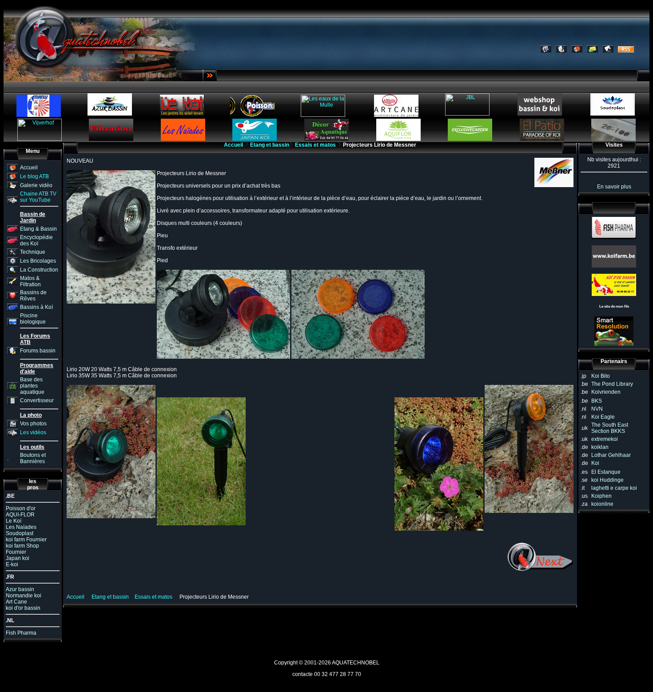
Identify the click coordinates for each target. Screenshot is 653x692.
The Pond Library (612, 384)
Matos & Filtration (30, 281)
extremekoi (604, 439)
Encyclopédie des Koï (36, 240)
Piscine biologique (33, 318)
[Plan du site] (607, 51)
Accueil (29, 167)
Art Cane (16, 602)
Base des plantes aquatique (32, 385)
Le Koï (13, 521)
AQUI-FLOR (20, 515)
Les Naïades (21, 527)
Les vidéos (33, 432)
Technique (32, 252)
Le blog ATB (34, 176)
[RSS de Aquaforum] (626, 51)
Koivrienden (606, 392)
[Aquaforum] (561, 51)
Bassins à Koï (36, 307)
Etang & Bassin (38, 229)
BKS (596, 401)
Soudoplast (19, 533)
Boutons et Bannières (33, 458)
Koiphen (601, 496)
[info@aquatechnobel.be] (592, 51)
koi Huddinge (607, 480)
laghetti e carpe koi (614, 488)
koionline (602, 504)
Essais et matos (315, 145)
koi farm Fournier (26, 539)
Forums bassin (38, 351)
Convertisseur (37, 400)
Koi (595, 463)
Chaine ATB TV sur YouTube (38, 197)
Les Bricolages (38, 261)
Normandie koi (23, 595)
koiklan (600, 447)
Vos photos (33, 423)
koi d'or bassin (23, 608)
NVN (597, 409)
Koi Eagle (603, 417)
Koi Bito (600, 376)
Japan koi (17, 558)
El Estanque (606, 472)
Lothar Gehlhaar (611, 455)
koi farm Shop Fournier (22, 549)
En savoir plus (614, 187)
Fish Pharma (21, 633)
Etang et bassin (269, 145)
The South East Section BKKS (609, 428)
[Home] (576, 51)
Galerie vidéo (36, 185)
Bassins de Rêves (33, 295)
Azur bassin (20, 589)
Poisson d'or (21, 508)
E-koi (12, 564)
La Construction (39, 270)
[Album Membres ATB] (545, 51)
